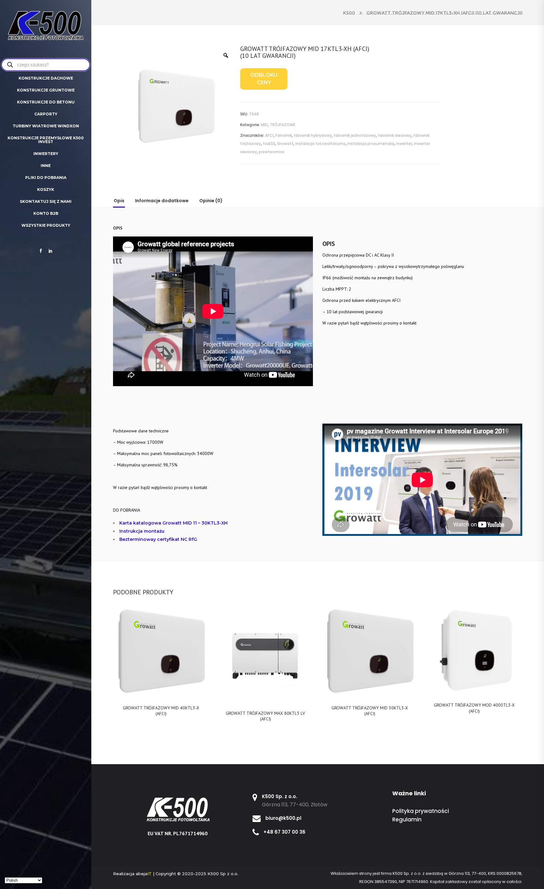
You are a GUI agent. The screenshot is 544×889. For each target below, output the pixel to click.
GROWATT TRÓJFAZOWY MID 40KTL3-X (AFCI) (161, 710)
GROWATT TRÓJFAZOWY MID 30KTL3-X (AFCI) (370, 710)
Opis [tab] (119, 200)
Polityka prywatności (420, 811)
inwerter (404, 143)
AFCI (269, 135)
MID (264, 124)
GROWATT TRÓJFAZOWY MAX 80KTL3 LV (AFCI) (265, 716)
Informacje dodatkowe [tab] (162, 200)
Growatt (285, 143)
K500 (349, 13)
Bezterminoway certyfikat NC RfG (158, 539)
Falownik (283, 135)
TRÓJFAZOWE (282, 124)
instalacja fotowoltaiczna (320, 143)
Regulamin (407, 819)
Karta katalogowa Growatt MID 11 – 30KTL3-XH (173, 523)
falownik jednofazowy (355, 135)
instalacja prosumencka (370, 143)
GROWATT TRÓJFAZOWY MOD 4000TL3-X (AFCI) (474, 708)
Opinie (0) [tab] (211, 200)
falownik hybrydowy (313, 135)
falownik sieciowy (394, 135)
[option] (174, 105)
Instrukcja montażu (141, 531)
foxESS (269, 143)
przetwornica (271, 151)
